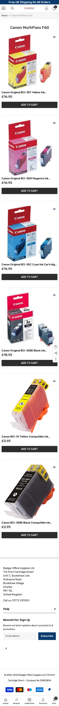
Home (5, 15)
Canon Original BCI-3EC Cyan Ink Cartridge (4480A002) (29, 264)
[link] (16, 701)
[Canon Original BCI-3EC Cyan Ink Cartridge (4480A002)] (29, 234)
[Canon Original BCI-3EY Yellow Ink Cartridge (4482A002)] (29, 62)
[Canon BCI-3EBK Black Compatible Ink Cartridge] (29, 492)
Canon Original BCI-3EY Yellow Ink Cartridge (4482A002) (23, 92)
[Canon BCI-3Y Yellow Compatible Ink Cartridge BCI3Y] (29, 406)
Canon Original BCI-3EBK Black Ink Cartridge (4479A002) (23, 350)
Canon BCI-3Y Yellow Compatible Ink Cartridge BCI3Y (25, 436)
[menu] (3, 8)
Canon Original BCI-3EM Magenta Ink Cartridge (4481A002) (25, 178)
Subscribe (47, 636)
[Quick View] (54, 37)
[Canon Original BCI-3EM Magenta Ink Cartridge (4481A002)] (29, 148)
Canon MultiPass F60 (21, 15)
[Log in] (46, 8)
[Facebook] (6, 648)
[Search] (12, 8)
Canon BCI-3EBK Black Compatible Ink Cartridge (26, 522)
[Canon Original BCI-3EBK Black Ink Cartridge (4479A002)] (29, 320)
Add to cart (29, 104)
